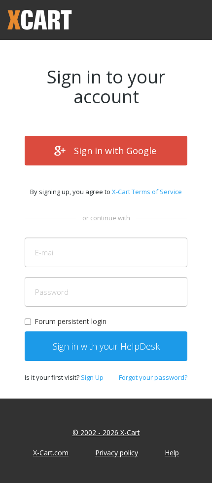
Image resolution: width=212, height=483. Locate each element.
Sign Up (92, 377)
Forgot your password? (153, 377)
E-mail (45, 252)
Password (52, 292)
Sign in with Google (115, 151)
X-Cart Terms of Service (147, 191)
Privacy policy (116, 452)
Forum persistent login (70, 321)
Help (172, 452)
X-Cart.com (51, 452)
